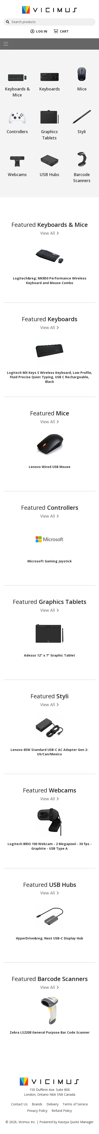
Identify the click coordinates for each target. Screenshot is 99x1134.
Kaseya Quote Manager (75, 1122)
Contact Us (19, 1104)
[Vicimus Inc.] (49, 9)
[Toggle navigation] (5, 44)
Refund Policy (62, 1110)
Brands (37, 1104)
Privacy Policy (37, 1110)
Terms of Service (75, 1104)
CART (64, 31)
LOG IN (41, 31)
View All (47, 233)
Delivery (52, 1104)
